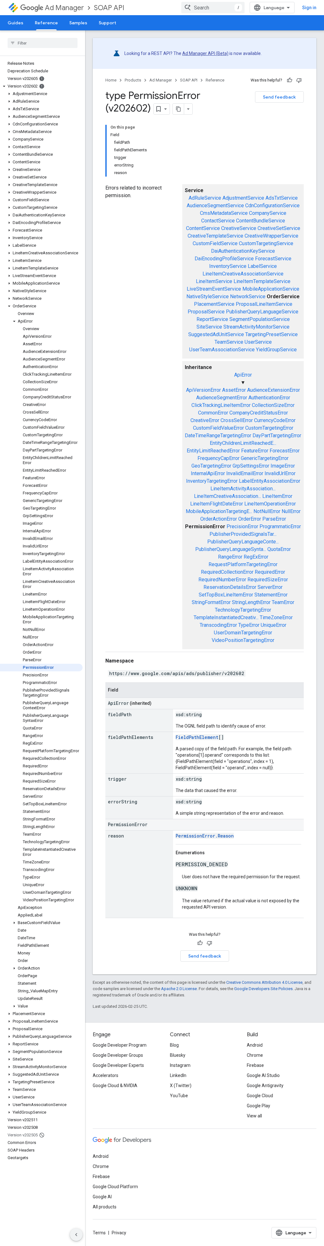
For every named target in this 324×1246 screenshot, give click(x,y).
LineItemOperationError (270, 504)
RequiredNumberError (222, 580)
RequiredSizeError (267, 580)
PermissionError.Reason (205, 836)
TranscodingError (218, 625)
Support (107, 23)
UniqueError (273, 625)
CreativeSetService (279, 228)
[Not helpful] (299, 80)
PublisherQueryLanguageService (262, 312)
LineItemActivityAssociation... (243, 489)
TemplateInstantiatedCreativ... (226, 617)
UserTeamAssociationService (222, 350)
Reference (46, 23)
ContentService (203, 228)
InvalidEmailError (244, 473)
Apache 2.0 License (179, 988)
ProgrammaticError (280, 526)
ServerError (270, 587)
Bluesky (177, 1055)
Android (255, 1045)
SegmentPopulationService (259, 319)
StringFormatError (211, 602)
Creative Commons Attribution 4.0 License (264, 982)
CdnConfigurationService (272, 206)
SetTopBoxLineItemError (226, 595)
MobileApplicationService (270, 289)
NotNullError (266, 511)
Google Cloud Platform (115, 1186)
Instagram (180, 1065)
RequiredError (270, 572)
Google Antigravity (265, 1085)
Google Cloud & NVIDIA (115, 1085)
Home (110, 80)
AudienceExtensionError (273, 390)
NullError (291, 511)
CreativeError (204, 420)
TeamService (229, 342)
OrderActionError (218, 519)
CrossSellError (237, 420)
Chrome (255, 1055)
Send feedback (279, 97)
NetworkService (247, 296)
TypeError (248, 625)
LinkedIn (178, 1075)
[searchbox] (43, 43)
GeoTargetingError (211, 466)
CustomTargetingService (266, 243)
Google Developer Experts (118, 1065)
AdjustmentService (243, 198)
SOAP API (109, 7)
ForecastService (273, 259)
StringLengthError (251, 602)
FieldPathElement (197, 737)
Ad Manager (64, 7)
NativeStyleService (207, 296)
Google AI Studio (263, 1075)
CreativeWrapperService (271, 236)
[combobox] (213, 7)
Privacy (119, 1232)
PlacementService (214, 304)
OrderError (249, 519)
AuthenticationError (269, 398)
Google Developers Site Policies (263, 988)
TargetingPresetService (271, 334)
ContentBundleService (260, 221)
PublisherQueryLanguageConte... (243, 542)
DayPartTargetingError (276, 435)
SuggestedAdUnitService (216, 334)
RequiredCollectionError (227, 572)
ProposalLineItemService (264, 304)
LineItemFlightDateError (216, 504)
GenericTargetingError (265, 458)
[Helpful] (289, 80)
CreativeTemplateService (215, 236)
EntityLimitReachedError (213, 451)
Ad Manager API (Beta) (205, 53)
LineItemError (277, 496)
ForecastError (285, 451)
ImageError (283, 466)
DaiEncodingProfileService (224, 259)
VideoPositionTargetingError (243, 640)
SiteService (209, 327)
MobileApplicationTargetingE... (219, 511)
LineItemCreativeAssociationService (243, 274)
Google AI (102, 1196)
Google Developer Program (119, 1045)
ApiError (243, 375)
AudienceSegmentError (221, 398)
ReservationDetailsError (229, 587)
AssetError (234, 390)
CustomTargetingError (269, 428)
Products (133, 80)
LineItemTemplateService (262, 281)
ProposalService (206, 312)
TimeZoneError (276, 617)
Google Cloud (260, 1095)
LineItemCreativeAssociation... (227, 496)
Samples (78, 23)
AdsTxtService (281, 198)
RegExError (256, 557)
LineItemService (214, 281)
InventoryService (227, 266)
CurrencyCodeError (275, 420)
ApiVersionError (203, 390)
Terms (99, 1232)
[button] (41, 86)
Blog (174, 1045)
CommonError (213, 413)
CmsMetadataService (224, 213)
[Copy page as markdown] (178, 109)
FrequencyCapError (218, 458)
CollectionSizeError (273, 405)
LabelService (262, 266)
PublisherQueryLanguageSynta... (230, 549)
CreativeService (238, 228)
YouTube (179, 1095)
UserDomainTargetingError (243, 633)
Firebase (255, 1065)
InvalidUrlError (280, 473)
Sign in (309, 7)
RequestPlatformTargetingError (243, 564)
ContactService (218, 221)
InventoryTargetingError (212, 481)
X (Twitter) (180, 1085)
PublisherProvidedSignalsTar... (243, 534)
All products (104, 1206)
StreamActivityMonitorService (256, 327)
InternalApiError (208, 473)
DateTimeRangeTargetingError (218, 435)
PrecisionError (242, 526)
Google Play (258, 1105)
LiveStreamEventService (214, 289)
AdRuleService (205, 198)
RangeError (230, 557)
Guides (15, 23)
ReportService (212, 319)
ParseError (274, 519)
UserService (258, 342)
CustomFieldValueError (218, 428)
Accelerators (105, 1075)
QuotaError (279, 549)
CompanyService (267, 213)
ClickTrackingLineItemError (221, 405)
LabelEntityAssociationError (269, 481)
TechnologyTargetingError (243, 610)
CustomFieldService (215, 243)
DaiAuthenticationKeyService (243, 251)
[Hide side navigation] (76, 1234)
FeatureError (254, 451)
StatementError (271, 595)
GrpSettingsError (251, 466)
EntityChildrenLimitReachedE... (243, 443)
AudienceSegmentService (215, 206)
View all (254, 1115)
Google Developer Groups (118, 1055)
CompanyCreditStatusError (258, 413)
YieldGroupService (276, 350)
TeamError (283, 602)
